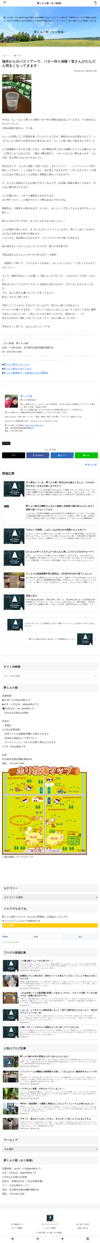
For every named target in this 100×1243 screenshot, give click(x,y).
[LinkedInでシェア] (61, 899)
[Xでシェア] (16, 885)
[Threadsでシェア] (39, 892)
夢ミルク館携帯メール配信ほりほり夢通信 (26, 373)
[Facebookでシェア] (16, 892)
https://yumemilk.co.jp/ (34, 425)
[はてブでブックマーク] (83, 892)
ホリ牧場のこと (17, 1224)
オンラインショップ (50, 1224)
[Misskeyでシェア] (83, 885)
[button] (95, 675)
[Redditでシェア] (61, 892)
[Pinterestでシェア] (39, 899)
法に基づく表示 (82, 1224)
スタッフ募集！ (17, 1228)
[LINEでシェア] (16, 899)
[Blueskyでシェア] (61, 885)
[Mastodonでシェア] (39, 885)
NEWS (7, 443)
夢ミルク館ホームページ (18, 364)
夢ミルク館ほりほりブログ (18, 368)
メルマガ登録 (50, 1228)
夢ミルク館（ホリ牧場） (50, 3)
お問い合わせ (82, 1228)
